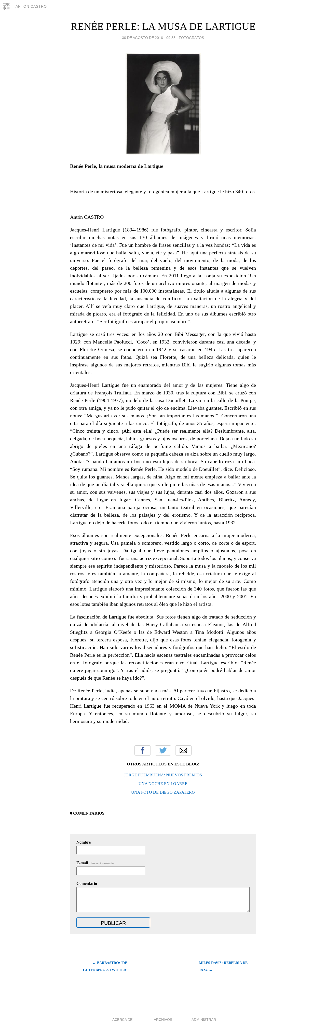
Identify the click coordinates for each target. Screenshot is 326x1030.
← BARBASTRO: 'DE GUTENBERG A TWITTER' (105, 966)
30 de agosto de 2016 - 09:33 (148, 38)
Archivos (163, 1020)
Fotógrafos (191, 38)
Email (183, 750)
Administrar (204, 1020)
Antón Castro (31, 6)
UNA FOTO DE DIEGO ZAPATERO (163, 792)
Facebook (142, 750)
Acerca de (122, 1020)
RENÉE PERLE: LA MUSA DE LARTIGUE (163, 26)
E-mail (95, 863)
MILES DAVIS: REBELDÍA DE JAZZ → (223, 966)
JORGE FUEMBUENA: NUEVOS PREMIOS (163, 775)
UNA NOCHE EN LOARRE (163, 783)
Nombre (83, 842)
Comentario (86, 883)
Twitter (163, 750)
